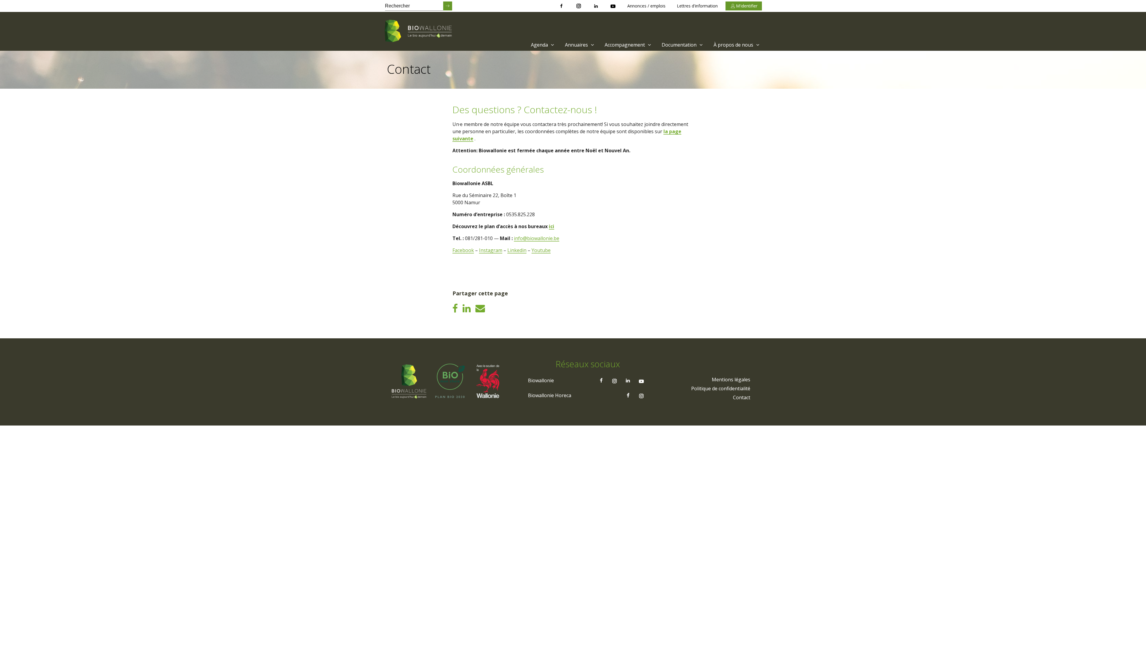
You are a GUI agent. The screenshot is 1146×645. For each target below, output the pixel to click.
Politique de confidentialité (720, 388)
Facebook (463, 250)
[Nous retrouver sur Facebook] (561, 5)
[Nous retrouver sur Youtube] (613, 5)
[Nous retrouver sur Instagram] (578, 5)
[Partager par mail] (480, 308)
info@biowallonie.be (536, 238)
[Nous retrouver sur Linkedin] (596, 5)
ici (551, 226)
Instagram (490, 250)
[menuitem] (542, 45)
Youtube (541, 250)
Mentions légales (731, 379)
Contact (741, 397)
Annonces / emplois (646, 6)
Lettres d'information (697, 6)
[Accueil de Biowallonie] (419, 31)
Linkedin (516, 250)
